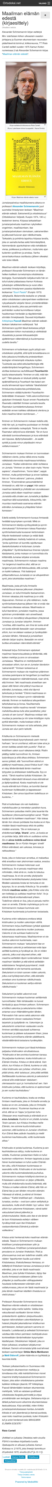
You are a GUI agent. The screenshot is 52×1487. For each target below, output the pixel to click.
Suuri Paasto (20, 292)
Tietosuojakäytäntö (26, 1472)
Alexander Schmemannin (25, 206)
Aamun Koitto (18, 1456)
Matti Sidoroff (11, 1355)
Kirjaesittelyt (10, 1460)
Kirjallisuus (33, 1456)
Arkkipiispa (11, 320)
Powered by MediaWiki (26, 1481)
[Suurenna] (45, 124)
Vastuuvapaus (26, 1477)
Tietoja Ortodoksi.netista (26, 1474)
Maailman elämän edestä (15, 54)
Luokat (6, 1456)
